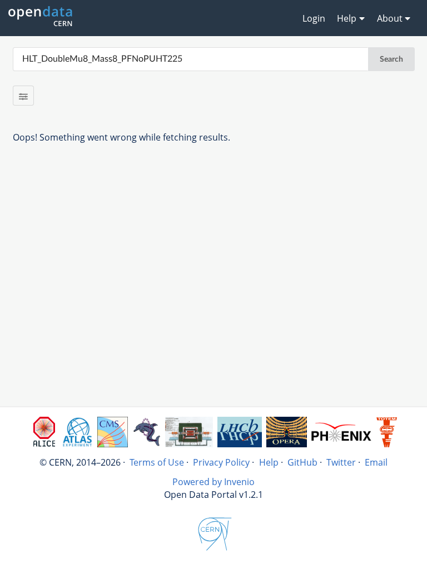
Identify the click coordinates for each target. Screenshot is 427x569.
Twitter (341, 462)
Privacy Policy (221, 462)
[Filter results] (23, 96)
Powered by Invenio (213, 482)
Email (376, 462)
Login (313, 18)
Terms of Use (157, 462)
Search (391, 59)
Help (269, 462)
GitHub (302, 462)
